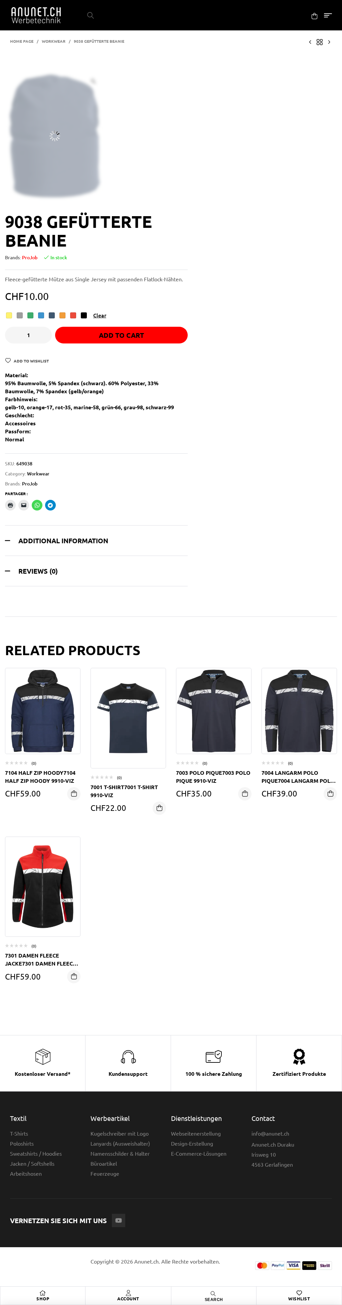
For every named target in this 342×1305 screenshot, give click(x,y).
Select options (73, 794)
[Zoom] (93, 81)
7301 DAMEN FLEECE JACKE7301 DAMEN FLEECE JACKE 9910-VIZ (40, 963)
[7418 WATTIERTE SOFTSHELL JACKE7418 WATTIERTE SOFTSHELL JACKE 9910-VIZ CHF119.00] (310, 41)
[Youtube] (118, 1220)
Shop (42, 1298)
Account (128, 1298)
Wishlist (299, 1298)
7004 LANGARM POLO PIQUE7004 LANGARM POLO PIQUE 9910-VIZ (298, 780)
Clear (99, 315)
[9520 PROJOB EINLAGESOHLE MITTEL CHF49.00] (329, 41)
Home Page (21, 41)
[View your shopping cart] (314, 15)
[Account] (128, 1293)
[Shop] (43, 1293)
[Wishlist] (299, 1293)
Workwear (53, 41)
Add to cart (121, 335)
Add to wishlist (31, 361)
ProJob (29, 257)
